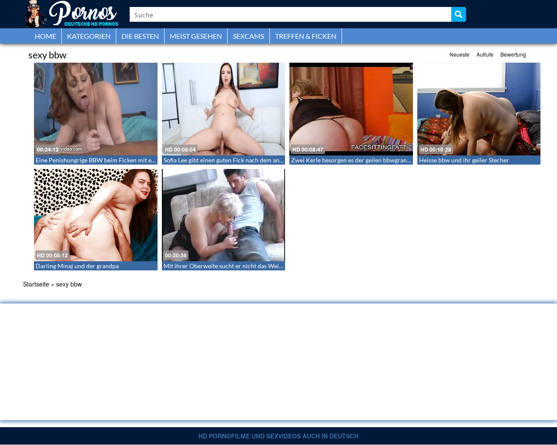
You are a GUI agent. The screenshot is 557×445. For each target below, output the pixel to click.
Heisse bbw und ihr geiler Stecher (464, 160)
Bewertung (513, 54)
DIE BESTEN (140, 36)
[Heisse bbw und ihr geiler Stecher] (479, 109)
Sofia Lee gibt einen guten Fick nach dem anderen (229, 160)
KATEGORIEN (89, 36)
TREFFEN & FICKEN (305, 36)
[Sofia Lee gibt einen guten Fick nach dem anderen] (223, 109)
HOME (45, 36)
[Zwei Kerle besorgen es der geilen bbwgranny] (351, 109)
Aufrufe (484, 54)
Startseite (36, 284)
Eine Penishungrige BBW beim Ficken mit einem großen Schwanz (123, 160)
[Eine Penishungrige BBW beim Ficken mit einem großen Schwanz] (96, 109)
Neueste (460, 54)
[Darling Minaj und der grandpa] (96, 215)
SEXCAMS (248, 36)
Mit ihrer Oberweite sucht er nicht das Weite (224, 266)
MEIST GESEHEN (196, 36)
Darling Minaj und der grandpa (77, 266)
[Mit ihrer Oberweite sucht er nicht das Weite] (223, 215)
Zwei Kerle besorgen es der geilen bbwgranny (352, 160)
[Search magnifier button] (458, 14)
